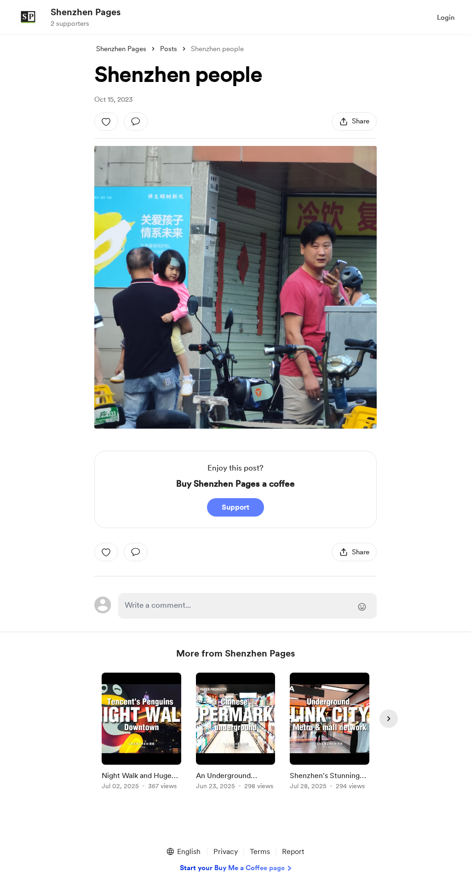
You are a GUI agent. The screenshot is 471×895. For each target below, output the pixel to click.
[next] (388, 718)
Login (445, 17)
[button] (183, 851)
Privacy (225, 851)
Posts (168, 49)
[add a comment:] (136, 121)
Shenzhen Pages (86, 11)
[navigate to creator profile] (28, 17)
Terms (260, 851)
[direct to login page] (247, 606)
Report (293, 851)
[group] (141, 732)
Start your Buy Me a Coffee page (232, 868)
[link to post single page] (141, 732)
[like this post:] (106, 121)
